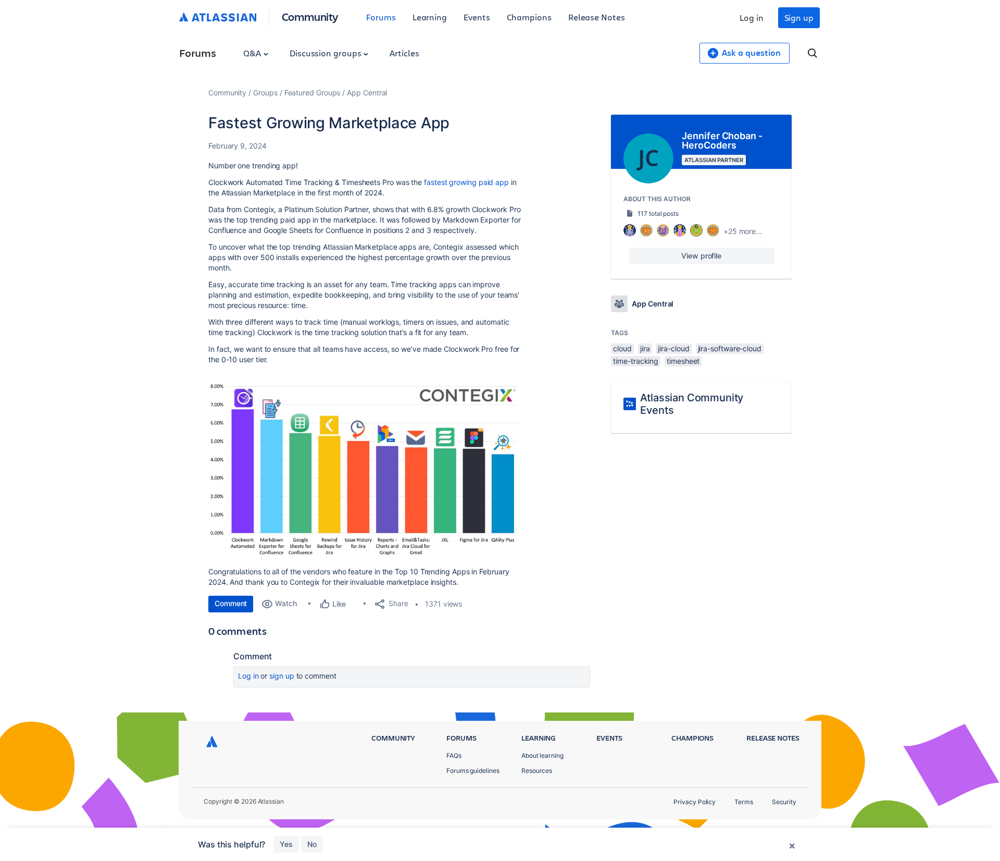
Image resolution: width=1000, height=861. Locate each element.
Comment (231, 603)
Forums (381, 16)
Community (310, 16)
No (312, 844)
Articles (404, 52)
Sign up (799, 17)
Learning (430, 16)
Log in (752, 17)
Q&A (253, 52)
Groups (265, 92)
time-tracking (635, 360)
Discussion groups (327, 52)
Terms (743, 802)
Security (784, 802)
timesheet (683, 360)
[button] (364, 470)
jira (645, 348)
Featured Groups (312, 92)
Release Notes (596, 16)
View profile (701, 255)
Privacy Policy (694, 802)
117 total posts (658, 213)
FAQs (453, 755)
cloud (622, 348)
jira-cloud (673, 348)
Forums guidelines (472, 770)
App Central (367, 92)
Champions (529, 16)
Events (477, 16)
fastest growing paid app (466, 182)
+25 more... (742, 231)
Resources (536, 770)
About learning (542, 755)
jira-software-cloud (729, 348)
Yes (286, 844)
